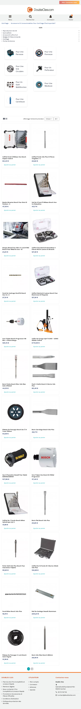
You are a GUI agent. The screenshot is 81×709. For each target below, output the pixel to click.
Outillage (6, 39)
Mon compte (34, 682)
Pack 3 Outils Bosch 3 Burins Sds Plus (43, 385)
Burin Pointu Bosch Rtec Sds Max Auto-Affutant (14, 385)
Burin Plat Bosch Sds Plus (41, 520)
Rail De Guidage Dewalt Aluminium (44, 611)
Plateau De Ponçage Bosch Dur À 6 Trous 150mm (14, 430)
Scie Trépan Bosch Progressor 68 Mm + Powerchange (14, 339)
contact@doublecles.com (67, 695)
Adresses (33, 687)
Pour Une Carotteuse (20, 100)
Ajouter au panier (10, 165)
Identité (32, 690)
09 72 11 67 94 (62, 692)
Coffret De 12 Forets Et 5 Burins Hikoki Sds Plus (45, 566)
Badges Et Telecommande (11, 37)
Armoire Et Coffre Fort (10, 35)
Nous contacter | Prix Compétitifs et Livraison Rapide (13, 690)
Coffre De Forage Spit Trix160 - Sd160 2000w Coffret (45, 339)
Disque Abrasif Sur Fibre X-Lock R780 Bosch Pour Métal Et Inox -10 (15, 248)
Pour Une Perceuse (19, 53)
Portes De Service (9, 41)
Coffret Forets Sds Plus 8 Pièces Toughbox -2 (43, 157)
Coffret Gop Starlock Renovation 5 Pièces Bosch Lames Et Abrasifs (43, 248)
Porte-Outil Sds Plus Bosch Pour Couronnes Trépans (13, 566)
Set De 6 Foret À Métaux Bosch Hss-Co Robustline (44, 203)
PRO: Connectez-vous (69, 2)
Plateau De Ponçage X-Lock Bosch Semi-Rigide (14, 656)
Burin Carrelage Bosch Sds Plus (43, 429)
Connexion (33, 684)
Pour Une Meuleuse (48, 84)
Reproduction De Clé (10, 31)
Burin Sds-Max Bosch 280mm (42, 655)
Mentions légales (9, 687)
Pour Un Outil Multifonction (21, 84)
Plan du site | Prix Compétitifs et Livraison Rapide (14, 683)
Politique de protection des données (12, 702)
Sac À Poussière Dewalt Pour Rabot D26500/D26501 (14, 476)
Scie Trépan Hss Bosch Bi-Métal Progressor (43, 476)
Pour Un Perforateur (49, 68)
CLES (40, 28)
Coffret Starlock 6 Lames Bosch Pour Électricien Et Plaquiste (45, 294)
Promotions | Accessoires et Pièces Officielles (12, 695)
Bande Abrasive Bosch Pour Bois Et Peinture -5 (14, 203)
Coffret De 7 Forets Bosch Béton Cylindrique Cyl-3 (13, 521)
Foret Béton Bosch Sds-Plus (12, 611)
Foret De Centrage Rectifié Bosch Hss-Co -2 (14, 294)
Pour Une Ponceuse (48, 53)
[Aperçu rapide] (15, 154)
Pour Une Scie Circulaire (19, 69)
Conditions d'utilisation (11, 699)
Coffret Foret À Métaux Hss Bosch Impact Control (14, 157)
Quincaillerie (7, 33)
